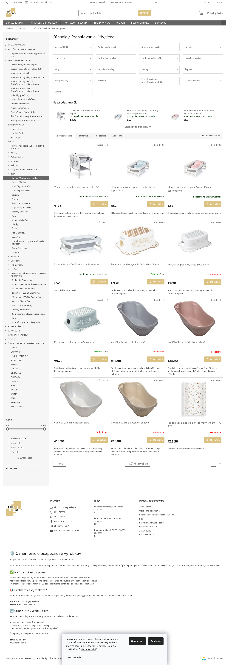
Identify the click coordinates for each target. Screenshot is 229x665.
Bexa (14, 318)
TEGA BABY (16, 402)
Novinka (16, 447)
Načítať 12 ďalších (138, 463)
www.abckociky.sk (29, 565)
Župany (15, 228)
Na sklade (18, 438)
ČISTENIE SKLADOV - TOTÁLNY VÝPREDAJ (26, 343)
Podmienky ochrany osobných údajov (156, 514)
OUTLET (15, 347)
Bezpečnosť (17, 260)
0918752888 (59, 516)
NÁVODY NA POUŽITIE (149, 534)
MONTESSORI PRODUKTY (19, 60)
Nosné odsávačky (20, 220)
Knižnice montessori (20, 108)
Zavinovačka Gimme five (23, 288)
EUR (205, 2)
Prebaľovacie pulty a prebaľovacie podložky (28, 243)
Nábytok (15, 165)
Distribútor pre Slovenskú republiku (28, 314)
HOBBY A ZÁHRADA (16, 326)
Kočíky (14, 152)
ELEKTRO (12, 339)
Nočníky (15, 195)
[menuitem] (15, 22)
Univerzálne (16, 129)
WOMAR (14, 394)
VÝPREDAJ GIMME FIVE (18, 335)
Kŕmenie (15, 256)
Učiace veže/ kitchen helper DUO (26, 69)
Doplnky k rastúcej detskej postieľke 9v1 (28, 55)
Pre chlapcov (17, 137)
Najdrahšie (101, 135)
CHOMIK (14, 381)
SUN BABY (15, 377)
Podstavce (17, 199)
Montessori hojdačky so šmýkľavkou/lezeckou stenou (25, 83)
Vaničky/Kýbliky (19, 182)
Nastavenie (74, 657)
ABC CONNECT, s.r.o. (63, 521)
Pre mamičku (17, 265)
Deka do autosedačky (22, 305)
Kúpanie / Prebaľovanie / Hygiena (26, 178)
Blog (141, 518)
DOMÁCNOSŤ (14, 330)
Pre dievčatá (17, 133)
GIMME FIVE (16, 373)
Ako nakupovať (97, 2)
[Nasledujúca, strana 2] (213, 464)
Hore (60, 463)
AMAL (13, 398)
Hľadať (144, 13)
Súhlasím (156, 641)
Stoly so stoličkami (20, 103)
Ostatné (15, 252)
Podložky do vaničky (21, 186)
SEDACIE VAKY (17, 406)
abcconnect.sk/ (61, 526)
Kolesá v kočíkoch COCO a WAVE (109, 530)
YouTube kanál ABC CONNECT (68, 530)
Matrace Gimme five (21, 301)
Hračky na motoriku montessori (25, 120)
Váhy (14, 216)
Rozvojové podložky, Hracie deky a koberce (27, 147)
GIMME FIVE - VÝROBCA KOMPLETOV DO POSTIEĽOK (29, 275)
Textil (13, 173)
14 (220, 463)
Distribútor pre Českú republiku (26, 322)
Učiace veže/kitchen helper (24, 64)
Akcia (15, 443)
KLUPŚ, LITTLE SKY (19, 356)
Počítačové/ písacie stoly (23, 112)
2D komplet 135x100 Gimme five (27, 297)
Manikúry (16, 237)
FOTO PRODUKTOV (148, 526)
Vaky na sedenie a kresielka (24, 169)
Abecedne (117, 135)
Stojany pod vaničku (21, 190)
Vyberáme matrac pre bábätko (108, 506)
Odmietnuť (137, 641)
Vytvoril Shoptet (215, 658)
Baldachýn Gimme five (22, 280)
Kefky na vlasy (18, 232)
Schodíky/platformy (20, 95)
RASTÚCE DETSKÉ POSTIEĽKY (21, 49)
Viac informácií (88, 649)
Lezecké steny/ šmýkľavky (23, 99)
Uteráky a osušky (20, 211)
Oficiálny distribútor (20, 309)
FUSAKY (14, 368)
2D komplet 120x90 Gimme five (26, 293)
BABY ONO (16, 351)
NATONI (14, 389)
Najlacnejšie (84, 135)
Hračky (14, 269)
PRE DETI (12, 141)
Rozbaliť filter (25, 457)
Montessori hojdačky (21, 73)
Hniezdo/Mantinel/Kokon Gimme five (29, 284)
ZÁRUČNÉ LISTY (146, 530)
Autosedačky (17, 157)
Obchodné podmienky (121, 2)
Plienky (15, 224)
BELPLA (14, 364)
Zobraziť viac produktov (136, 126)
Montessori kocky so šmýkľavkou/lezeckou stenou (25, 90)
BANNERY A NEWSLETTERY (151, 522)
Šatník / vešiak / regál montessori (26, 116)
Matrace (15, 161)
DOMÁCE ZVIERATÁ (16, 45)
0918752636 (59, 512)
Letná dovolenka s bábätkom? (108, 518)
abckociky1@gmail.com (65, 507)
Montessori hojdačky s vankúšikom (27, 77)
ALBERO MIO (16, 360)
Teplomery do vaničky (22, 207)
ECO (13, 385)
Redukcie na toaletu (21, 203)
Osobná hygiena (19, 248)
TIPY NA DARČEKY (16, 124)
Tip (14, 452)
